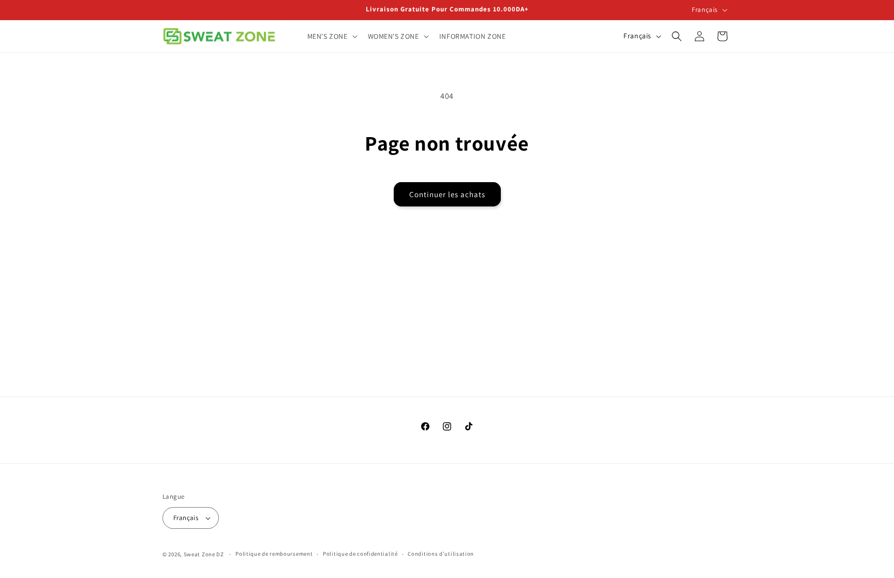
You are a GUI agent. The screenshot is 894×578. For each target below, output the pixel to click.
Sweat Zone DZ (204, 554)
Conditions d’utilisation (441, 553)
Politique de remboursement (273, 553)
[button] (331, 36)
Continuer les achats (447, 194)
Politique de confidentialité (360, 553)
